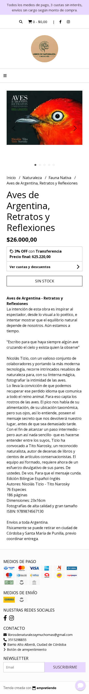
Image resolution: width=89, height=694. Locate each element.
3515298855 (16, 640)
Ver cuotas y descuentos (30, 267)
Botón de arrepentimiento (26, 649)
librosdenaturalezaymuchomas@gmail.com (40, 635)
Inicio (12, 177)
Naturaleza (33, 177)
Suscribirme (65, 667)
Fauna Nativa (60, 177)
